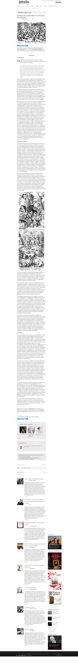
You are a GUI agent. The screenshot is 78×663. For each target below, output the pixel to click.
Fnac (39, 411)
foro (21, 455)
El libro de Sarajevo (55, 622)
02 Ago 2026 (54, 614)
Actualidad (37, 6)
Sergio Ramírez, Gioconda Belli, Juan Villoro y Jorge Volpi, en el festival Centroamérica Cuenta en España (34, 501)
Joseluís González (33, 480)
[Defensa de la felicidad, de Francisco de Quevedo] (31, 33)
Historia (27, 6)
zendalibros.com (23, 18)
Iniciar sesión (43, 464)
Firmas (19, 6)
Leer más (26, 496)
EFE (30, 504)
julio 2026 (50, 631)
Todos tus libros (30, 411)
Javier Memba (32, 630)
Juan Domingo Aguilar (33, 589)
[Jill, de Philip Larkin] (23, 429)
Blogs (41, 6)
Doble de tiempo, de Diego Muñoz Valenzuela (34, 479)
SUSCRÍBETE (48, 0)
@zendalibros (39, 445)
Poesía (23, 6)
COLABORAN (44, 0)
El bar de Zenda (54, 613)
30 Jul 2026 (53, 619)
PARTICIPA (51, 0)
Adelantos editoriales (24, 8)
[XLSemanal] (58, 2)
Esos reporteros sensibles (56, 617)
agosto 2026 (51, 629)
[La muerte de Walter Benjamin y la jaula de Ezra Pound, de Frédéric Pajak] (31, 429)
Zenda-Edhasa (51, 6)
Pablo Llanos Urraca (33, 526)
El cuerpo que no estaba (29, 607)
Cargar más (31, 649)
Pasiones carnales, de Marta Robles (39, 434)
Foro (55, 6)
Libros (32, 6)
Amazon (36, 411)
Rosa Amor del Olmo (33, 608)
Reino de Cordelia (28, 49)
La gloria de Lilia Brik (29, 629)
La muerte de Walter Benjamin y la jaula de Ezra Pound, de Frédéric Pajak (31, 435)
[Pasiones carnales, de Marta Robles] (39, 429)
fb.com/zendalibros (26, 446)
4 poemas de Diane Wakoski (30, 587)
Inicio (17, 8)
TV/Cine (45, 6)
